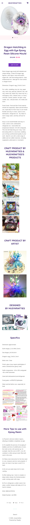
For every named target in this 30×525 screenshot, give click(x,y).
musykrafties (15, 3)
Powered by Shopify (15, 520)
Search (15, 514)
